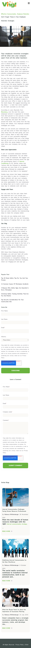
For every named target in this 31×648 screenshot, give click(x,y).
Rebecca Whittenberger (12, 514)
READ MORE (6, 531)
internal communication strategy (17, 524)
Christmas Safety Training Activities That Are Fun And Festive (15, 294)
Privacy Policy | (20, 644)
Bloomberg (4, 112)
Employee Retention (23, 14)
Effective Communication (8, 14)
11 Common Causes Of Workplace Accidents (14, 284)
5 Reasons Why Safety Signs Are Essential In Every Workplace (15, 289)
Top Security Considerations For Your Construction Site (12, 300)
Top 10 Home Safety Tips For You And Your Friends (14, 279)
